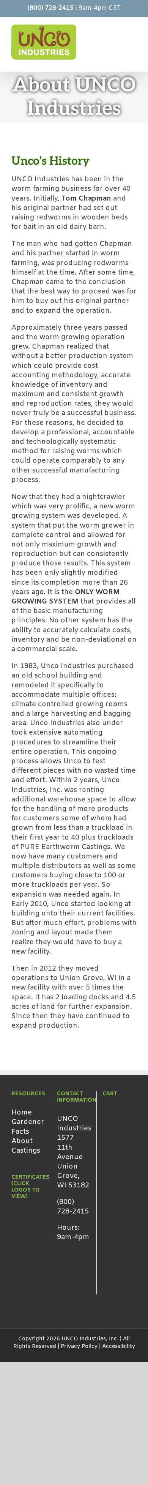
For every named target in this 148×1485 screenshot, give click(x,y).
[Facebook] (60, 1285)
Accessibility (118, 1346)
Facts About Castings (25, 1141)
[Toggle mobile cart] (106, 28)
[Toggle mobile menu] (134, 28)
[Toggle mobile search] (120, 28)
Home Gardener (27, 1117)
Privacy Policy (79, 1346)
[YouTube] (72, 1285)
